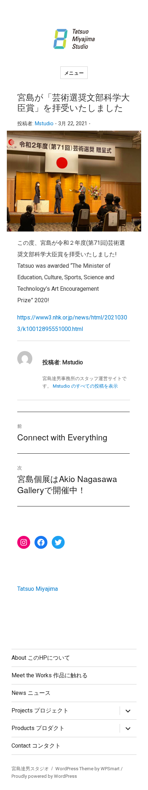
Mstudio (44, 124)
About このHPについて (40, 657)
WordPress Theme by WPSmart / (88, 768)
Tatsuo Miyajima (37, 588)
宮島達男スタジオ (30, 768)
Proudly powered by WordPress (44, 776)
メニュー (74, 72)
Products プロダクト (38, 728)
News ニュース (31, 693)
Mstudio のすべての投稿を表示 (85, 386)
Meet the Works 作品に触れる (49, 675)
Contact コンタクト (36, 745)
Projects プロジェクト (40, 710)
